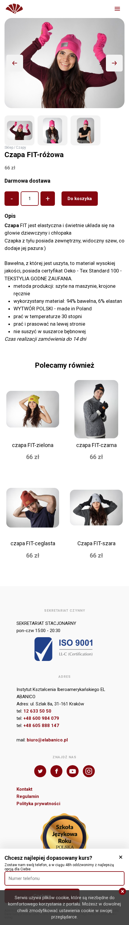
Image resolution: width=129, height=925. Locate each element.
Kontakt (24, 789)
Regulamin (27, 796)
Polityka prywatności (38, 803)
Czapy (21, 147)
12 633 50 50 (37, 711)
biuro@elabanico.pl (47, 740)
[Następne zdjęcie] (114, 63)
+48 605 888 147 (41, 725)
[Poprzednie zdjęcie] (14, 63)
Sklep (8, 147)
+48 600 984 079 (41, 718)
